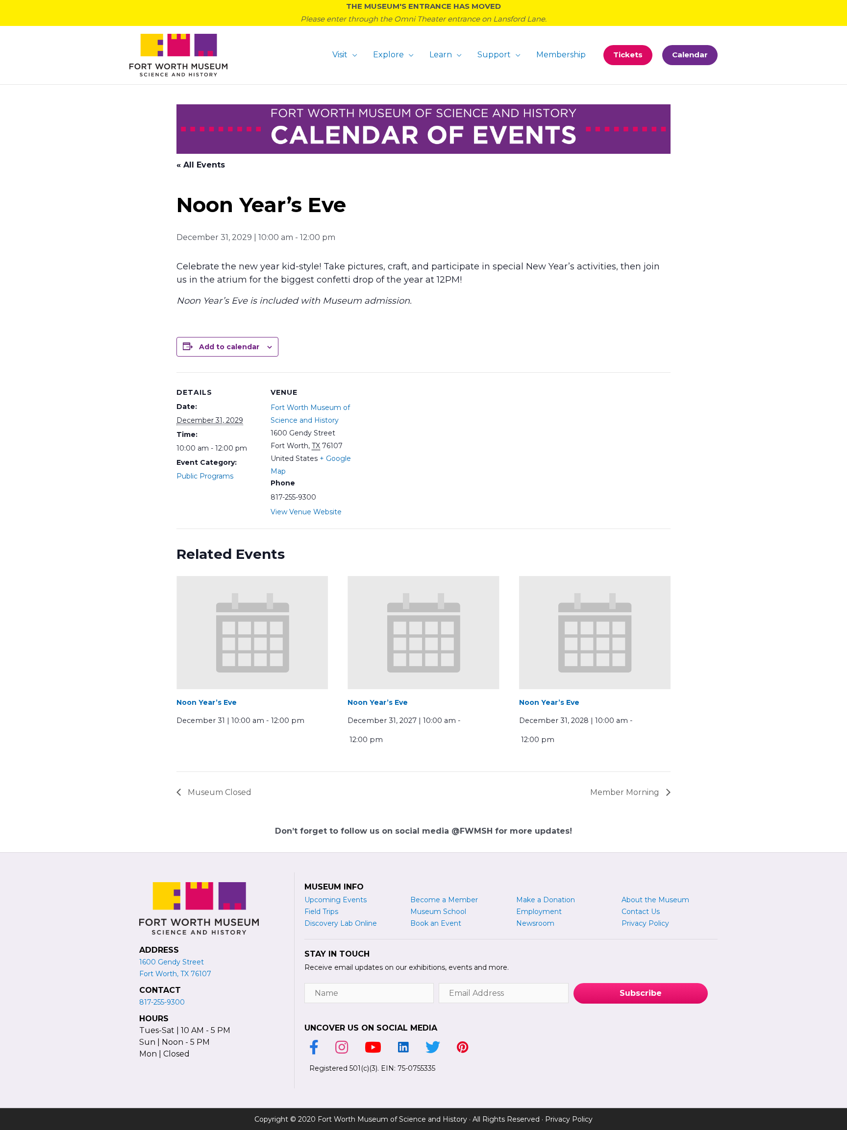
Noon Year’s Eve (206, 702)
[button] (627, 55)
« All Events (200, 164)
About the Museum (655, 899)
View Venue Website (306, 511)
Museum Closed (218, 792)
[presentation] (252, 633)
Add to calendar (229, 346)
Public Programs (204, 476)
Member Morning (625, 792)
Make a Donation (545, 899)
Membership (561, 54)
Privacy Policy (569, 1119)
